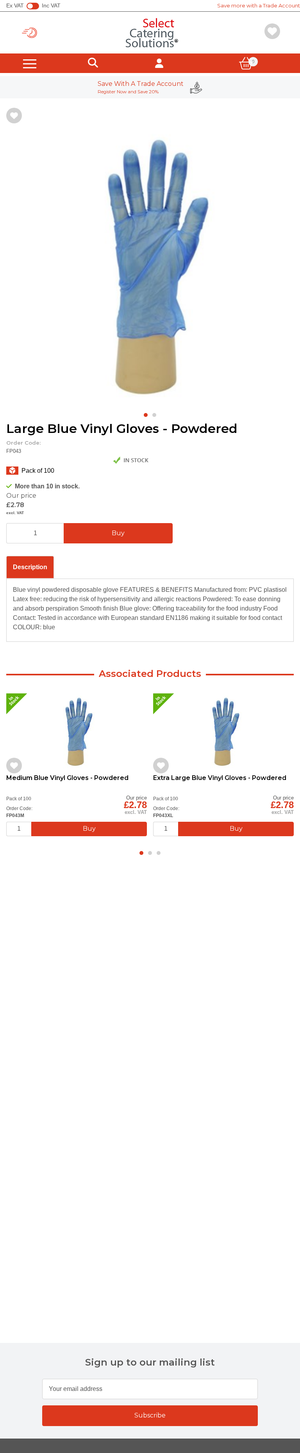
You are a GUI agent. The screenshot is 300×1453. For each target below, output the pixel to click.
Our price (21, 495)
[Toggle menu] (29, 63)
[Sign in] (159, 63)
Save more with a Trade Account (258, 5)
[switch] (33, 6)
